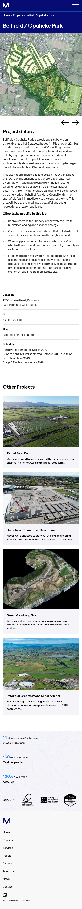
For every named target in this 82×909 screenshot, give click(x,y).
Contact (7, 886)
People (7, 855)
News (6, 879)
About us (8, 781)
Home (6, 15)
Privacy (26, 900)
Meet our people (13, 762)
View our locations (14, 743)
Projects (18, 15)
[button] (65, 122)
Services (8, 848)
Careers (7, 863)
